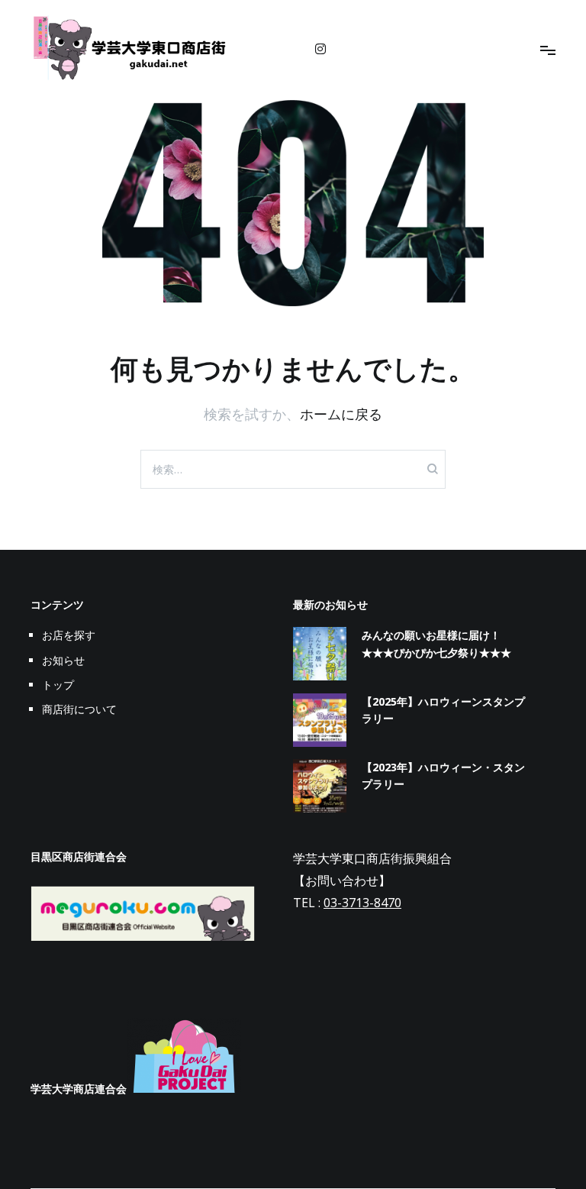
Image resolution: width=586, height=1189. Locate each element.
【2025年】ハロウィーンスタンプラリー (443, 709)
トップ (58, 684)
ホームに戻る (341, 414)
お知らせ (63, 660)
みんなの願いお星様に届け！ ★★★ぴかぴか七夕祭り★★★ (436, 643)
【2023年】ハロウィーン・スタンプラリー (443, 775)
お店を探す (68, 635)
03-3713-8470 (362, 902)
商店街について (79, 709)
